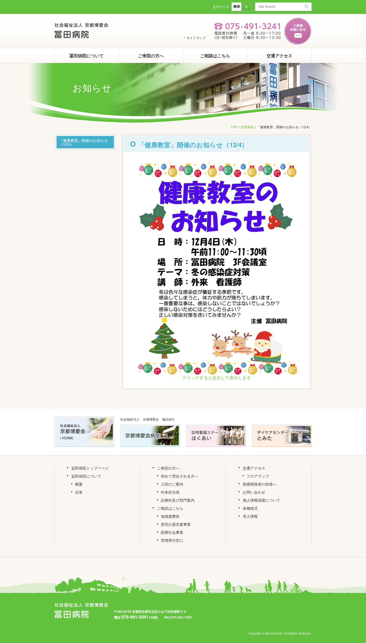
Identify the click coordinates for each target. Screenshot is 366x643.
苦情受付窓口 (172, 540)
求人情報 (250, 516)
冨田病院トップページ (90, 468)
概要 (79, 484)
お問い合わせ (254, 492)
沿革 (79, 492)
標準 (236, 6)
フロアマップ (258, 476)
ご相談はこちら (215, 55)
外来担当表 (170, 492)
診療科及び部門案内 (178, 500)
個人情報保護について (261, 500)
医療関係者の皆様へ (260, 484)
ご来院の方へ (151, 55)
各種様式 (250, 508)
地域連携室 (170, 516)
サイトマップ (196, 37)
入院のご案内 (172, 484)
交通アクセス (279, 55)
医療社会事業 (172, 532)
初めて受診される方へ (179, 476)
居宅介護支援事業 (176, 524)
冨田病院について (86, 55)
